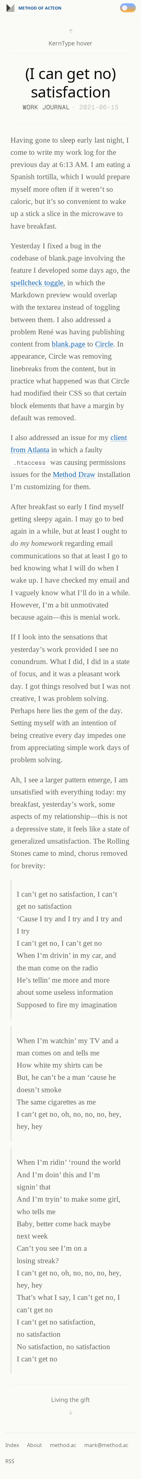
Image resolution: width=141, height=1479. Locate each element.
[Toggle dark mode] (129, 8)
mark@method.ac (106, 1445)
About (34, 1445)
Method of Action (39, 8)
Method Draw (74, 474)
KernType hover (70, 37)
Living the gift (70, 1406)
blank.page (68, 344)
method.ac (63, 1445)
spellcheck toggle (36, 282)
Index (12, 1445)
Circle (104, 344)
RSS (9, 1461)
